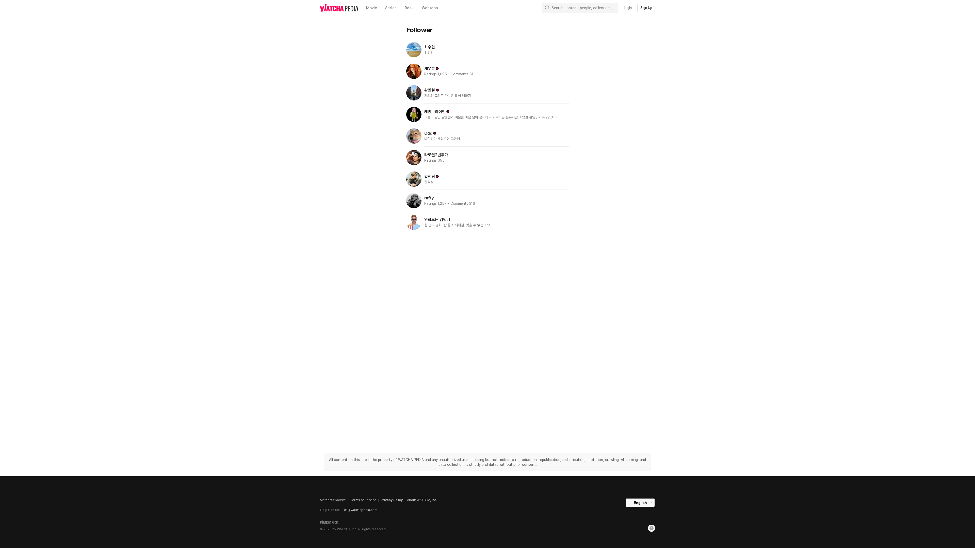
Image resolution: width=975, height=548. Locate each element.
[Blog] (651, 528)
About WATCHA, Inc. (422, 500)
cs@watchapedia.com (360, 510)
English (640, 503)
